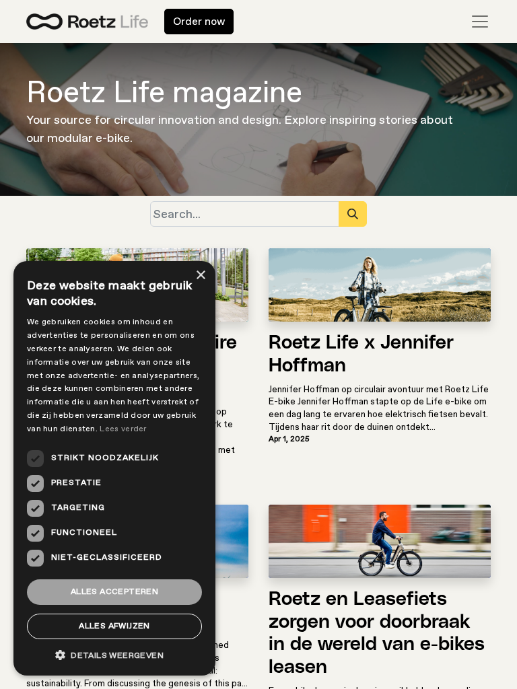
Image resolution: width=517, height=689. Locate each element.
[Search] (353, 214)
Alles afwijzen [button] (114, 626)
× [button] (200, 275)
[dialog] (114, 468)
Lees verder (123, 429)
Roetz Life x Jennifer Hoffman (361, 354)
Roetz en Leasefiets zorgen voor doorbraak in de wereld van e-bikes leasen (377, 633)
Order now (199, 21)
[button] (114, 655)
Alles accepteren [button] (114, 592)
